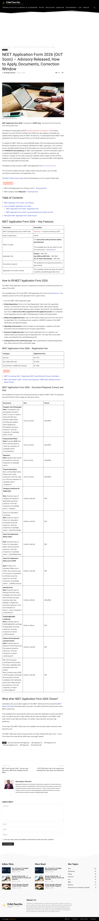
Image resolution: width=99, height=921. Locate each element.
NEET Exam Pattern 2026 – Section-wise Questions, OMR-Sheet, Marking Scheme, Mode (15, 770)
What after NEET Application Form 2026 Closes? (20, 216)
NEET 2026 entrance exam (14, 178)
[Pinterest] (13, 77)
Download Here (41, 188)
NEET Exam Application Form (10, 745)
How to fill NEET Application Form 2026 (17, 206)
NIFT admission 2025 (36, 745)
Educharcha (13, 919)
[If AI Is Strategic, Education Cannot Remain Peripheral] (6, 887)
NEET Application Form (50, 742)
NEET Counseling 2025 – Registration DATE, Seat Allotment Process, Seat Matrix (31, 376)
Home (3, 47)
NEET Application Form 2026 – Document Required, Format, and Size (29, 212)
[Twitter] (8, 77)
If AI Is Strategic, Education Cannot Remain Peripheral (20, 885)
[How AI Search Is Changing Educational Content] (6, 870)
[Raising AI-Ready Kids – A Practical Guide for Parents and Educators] (6, 878)
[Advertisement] (49, 29)
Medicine (9, 47)
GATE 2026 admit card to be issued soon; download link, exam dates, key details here (50, 769)
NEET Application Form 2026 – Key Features (19, 203)
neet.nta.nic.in (51, 250)
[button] (94, 7)
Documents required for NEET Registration (18, 742)
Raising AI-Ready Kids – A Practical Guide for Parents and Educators (21, 877)
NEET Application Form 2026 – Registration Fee (22, 209)
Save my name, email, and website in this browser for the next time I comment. (29, 839)
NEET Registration (24, 745)
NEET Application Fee (37, 742)
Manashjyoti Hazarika (9, 72)
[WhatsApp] (17, 77)
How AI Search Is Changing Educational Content (20, 869)
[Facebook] (4, 77)
